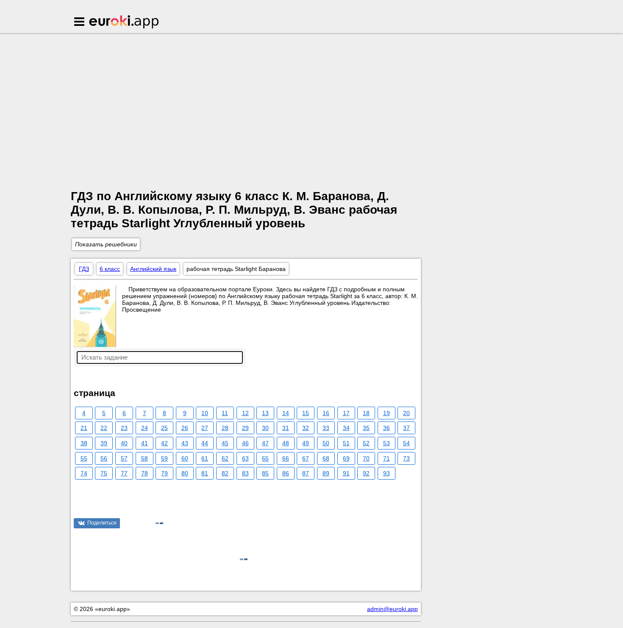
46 (245, 443)
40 (124, 443)
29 (245, 427)
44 (204, 443)
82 (225, 473)
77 (124, 473)
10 (204, 413)
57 (124, 458)
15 (305, 413)
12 (245, 413)
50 (326, 443)
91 (346, 473)
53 (386, 443)
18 (366, 413)
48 (285, 443)
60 (184, 458)
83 (245, 473)
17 (346, 413)
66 (285, 458)
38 (84, 443)
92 (366, 473)
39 (103, 443)
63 (245, 458)
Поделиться (102, 523)
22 (103, 427)
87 (305, 473)
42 (164, 443)
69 (346, 458)
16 (326, 413)
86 (285, 473)
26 (184, 427)
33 (326, 427)
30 (265, 427)
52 (366, 443)
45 (225, 443)
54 (406, 443)
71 (386, 458)
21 (84, 427)
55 (84, 458)
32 (305, 427)
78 (144, 473)
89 (326, 473)
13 (265, 413)
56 (103, 458)
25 (164, 427)
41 (144, 443)
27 (204, 427)
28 (225, 427)
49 (305, 443)
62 (225, 458)
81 (204, 473)
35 (366, 427)
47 (265, 443)
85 (265, 473)
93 (386, 473)
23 (124, 427)
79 (164, 473)
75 (103, 473)
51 (346, 443)
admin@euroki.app (392, 609)
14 (285, 413)
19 (386, 413)
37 (406, 427)
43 (184, 443)
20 (406, 413)
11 (225, 413)
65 (265, 458)
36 (386, 427)
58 (144, 458)
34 (346, 427)
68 (326, 458)
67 (305, 458)
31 (285, 427)
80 (184, 473)
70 (366, 458)
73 (406, 458)
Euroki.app (124, 22)
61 (204, 458)
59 (164, 458)
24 (144, 427)
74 (84, 473)
